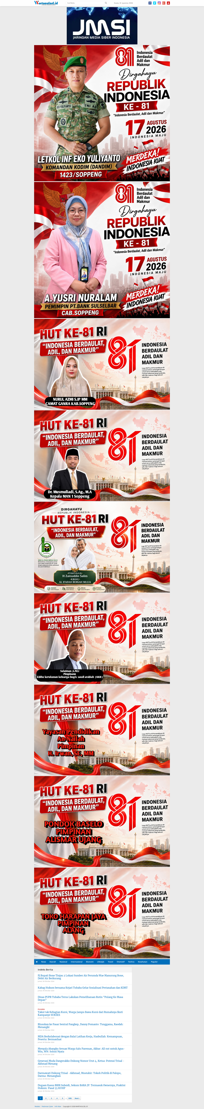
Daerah (53, 962)
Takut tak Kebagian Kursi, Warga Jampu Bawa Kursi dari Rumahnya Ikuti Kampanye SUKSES (80, 1013)
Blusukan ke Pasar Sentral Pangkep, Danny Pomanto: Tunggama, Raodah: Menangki (80, 1026)
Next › (77, 1098)
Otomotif (120, 962)
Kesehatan (142, 962)
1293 (70, 1098)
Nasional (63, 962)
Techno (131, 962)
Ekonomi (90, 962)
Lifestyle (100, 962)
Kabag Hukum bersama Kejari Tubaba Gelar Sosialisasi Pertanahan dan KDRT (83, 987)
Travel (110, 962)
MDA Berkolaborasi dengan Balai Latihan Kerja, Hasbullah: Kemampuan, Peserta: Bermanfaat (80, 1038)
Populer (154, 962)
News (43, 962)
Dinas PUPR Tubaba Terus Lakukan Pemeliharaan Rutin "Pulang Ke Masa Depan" (80, 998)
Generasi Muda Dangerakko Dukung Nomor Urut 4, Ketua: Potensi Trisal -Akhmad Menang (81, 1062)
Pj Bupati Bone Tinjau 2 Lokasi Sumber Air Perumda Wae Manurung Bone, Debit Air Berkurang (81, 977)
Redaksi (37, 1106)
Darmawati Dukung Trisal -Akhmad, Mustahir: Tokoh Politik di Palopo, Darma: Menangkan (79, 1074)
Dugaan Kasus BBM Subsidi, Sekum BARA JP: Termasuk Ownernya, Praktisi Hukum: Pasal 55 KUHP (81, 1087)
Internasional (76, 962)
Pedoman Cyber (47, 1106)
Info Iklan (58, 1106)
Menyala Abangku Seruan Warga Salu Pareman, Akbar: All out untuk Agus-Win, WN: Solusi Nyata (81, 1050)
